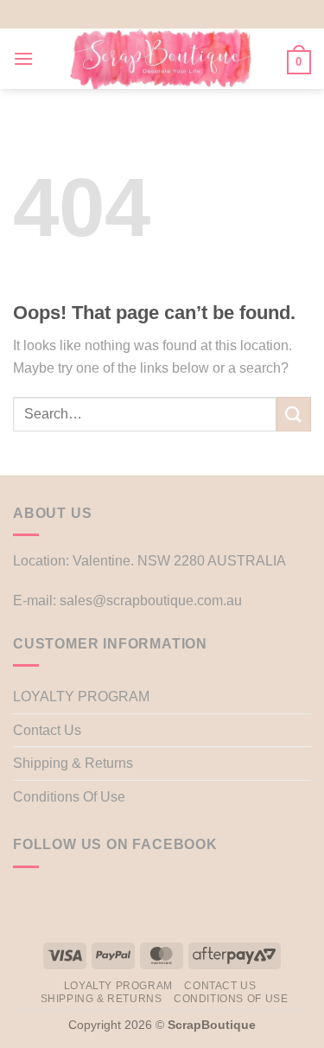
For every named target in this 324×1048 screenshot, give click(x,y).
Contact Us (47, 730)
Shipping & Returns (73, 763)
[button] (23, 58)
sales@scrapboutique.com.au (151, 600)
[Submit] (293, 414)
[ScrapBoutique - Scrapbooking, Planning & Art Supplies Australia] (160, 59)
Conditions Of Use (69, 796)
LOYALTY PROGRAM (81, 696)
